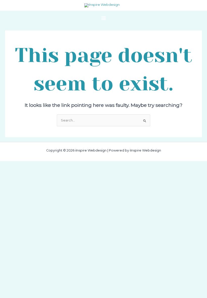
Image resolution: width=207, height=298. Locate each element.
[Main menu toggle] (103, 18)
